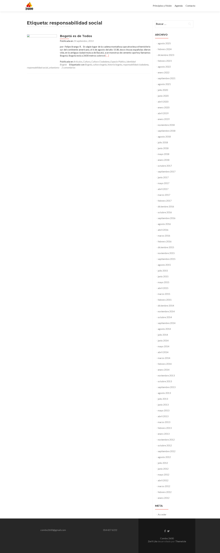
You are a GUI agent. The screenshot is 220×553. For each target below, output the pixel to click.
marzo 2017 (164, 194)
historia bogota (115, 64)
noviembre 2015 (166, 253)
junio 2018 (163, 148)
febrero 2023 (165, 60)
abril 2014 (163, 352)
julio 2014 (163, 334)
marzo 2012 (164, 486)
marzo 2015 (164, 293)
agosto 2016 (164, 223)
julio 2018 (163, 142)
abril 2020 (163, 101)
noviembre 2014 (166, 311)
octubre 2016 (165, 212)
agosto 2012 (164, 457)
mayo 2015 (163, 282)
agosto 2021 (164, 84)
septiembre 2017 (166, 171)
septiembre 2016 (166, 218)
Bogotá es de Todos (76, 36)
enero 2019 (163, 119)
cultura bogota (100, 64)
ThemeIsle (180, 541)
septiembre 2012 (166, 451)
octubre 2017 (165, 165)
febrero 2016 (165, 241)
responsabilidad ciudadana (135, 64)
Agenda (179, 5)
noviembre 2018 (166, 124)
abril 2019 (163, 113)
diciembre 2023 (166, 54)
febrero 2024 (165, 49)
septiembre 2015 (166, 258)
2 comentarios (68, 67)
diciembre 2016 (166, 206)
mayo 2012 (163, 474)
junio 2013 (163, 404)
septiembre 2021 (166, 78)
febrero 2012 (165, 492)
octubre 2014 (165, 317)
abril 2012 (163, 480)
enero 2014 (163, 369)
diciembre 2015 (166, 247)
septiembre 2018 (166, 130)
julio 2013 (163, 398)
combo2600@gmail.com (53, 529)
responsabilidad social (37, 67)
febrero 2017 (165, 200)
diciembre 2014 (166, 305)
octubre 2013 (165, 381)
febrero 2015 (165, 299)
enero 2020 (163, 107)
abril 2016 (163, 229)
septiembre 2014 (166, 323)
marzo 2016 (164, 235)
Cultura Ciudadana (100, 61)
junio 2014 (163, 340)
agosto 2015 (164, 264)
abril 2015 (163, 288)
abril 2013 (163, 416)
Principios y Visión (162, 5)
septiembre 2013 (166, 387)
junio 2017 (163, 177)
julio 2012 (163, 462)
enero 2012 (163, 497)
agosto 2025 (164, 43)
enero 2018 (163, 159)
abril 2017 (163, 189)
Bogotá (88, 64)
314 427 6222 (110, 529)
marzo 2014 (164, 358)
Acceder (162, 514)
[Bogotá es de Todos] (42, 49)
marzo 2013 (164, 422)
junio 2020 (163, 95)
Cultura (86, 61)
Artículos (77, 61)
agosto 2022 (164, 66)
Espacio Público (118, 61)
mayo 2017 (163, 183)
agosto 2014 (164, 328)
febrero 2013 (165, 427)
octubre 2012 (165, 445)
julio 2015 (163, 270)
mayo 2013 (163, 410)
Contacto (190, 5)
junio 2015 (163, 276)
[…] (107, 55)
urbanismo (54, 67)
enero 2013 (163, 433)
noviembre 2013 (166, 375)
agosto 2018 (164, 136)
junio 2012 (163, 468)
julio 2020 (163, 89)
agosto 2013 (164, 392)
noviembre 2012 (166, 439)
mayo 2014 (163, 346)
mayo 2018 (163, 154)
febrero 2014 (165, 363)
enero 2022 (163, 72)
